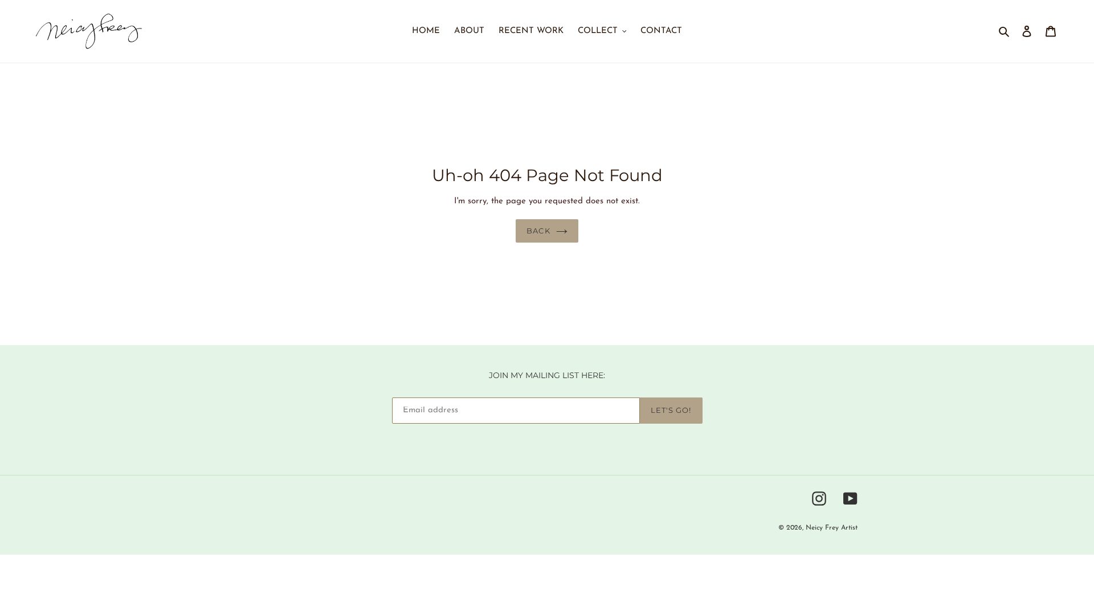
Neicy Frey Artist (832, 528)
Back (538, 230)
